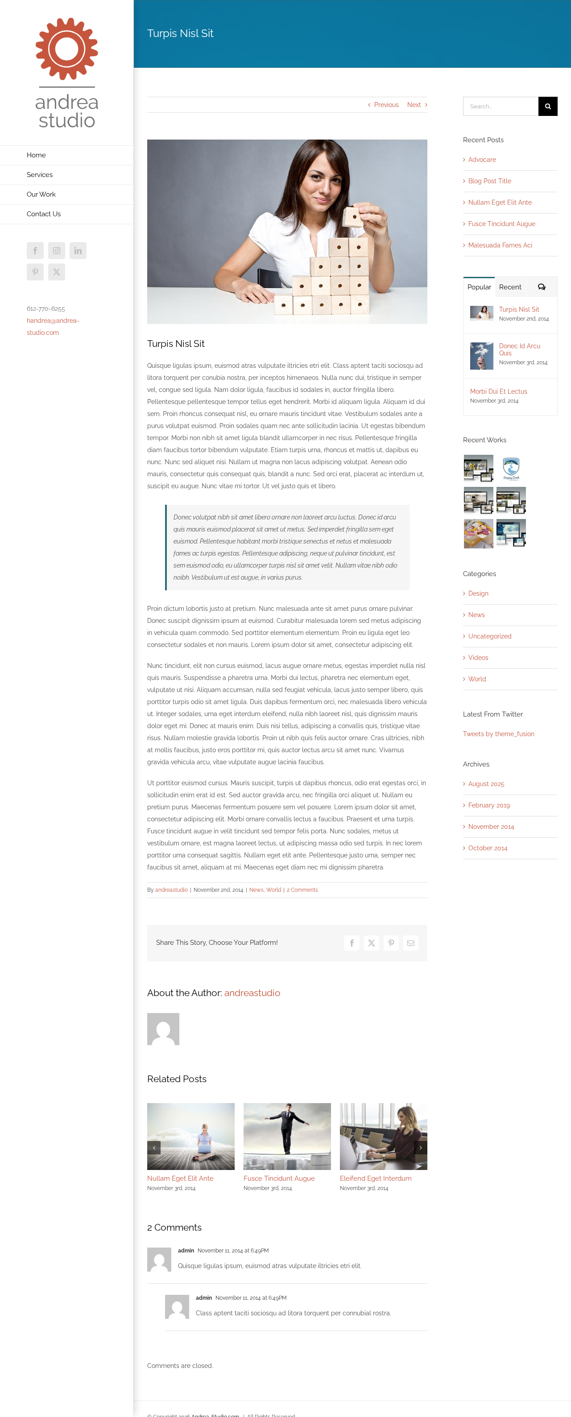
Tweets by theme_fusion (498, 733)
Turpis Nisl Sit (519, 309)
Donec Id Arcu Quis (519, 349)
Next (414, 104)
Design (478, 593)
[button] (154, 1147)
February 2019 (489, 805)
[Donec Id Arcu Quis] (481, 348)
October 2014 (488, 848)
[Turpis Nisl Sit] (481, 311)
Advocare (482, 159)
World (273, 890)
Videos (478, 657)
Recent (510, 287)
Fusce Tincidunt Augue (279, 1178)
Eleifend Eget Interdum (376, 1178)
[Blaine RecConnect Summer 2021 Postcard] (478, 534)
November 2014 (491, 826)
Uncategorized (490, 636)
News (256, 890)
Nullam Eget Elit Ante (180, 1178)
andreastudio (171, 890)
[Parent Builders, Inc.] (478, 502)
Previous (386, 104)
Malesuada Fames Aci (500, 245)
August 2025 (486, 783)
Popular (479, 287)
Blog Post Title (489, 181)
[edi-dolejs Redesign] (478, 469)
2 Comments (302, 890)
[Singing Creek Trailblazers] (511, 469)
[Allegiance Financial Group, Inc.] (511, 534)
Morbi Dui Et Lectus (498, 391)
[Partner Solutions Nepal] (511, 502)
